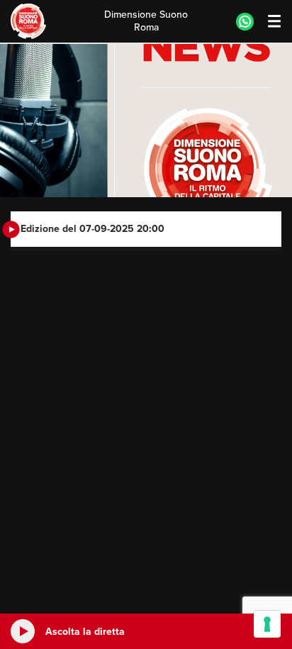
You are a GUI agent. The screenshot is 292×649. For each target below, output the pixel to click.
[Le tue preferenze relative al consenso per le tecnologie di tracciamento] (267, 624)
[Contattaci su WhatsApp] (245, 21)
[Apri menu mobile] (267, 21)
